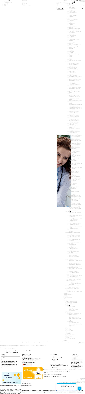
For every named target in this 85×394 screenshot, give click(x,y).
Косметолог (71, 36)
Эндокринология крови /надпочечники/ (74, 148)
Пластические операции (74, 203)
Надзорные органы (73, 314)
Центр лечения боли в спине (73, 286)
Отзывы (71, 316)
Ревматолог (71, 50)
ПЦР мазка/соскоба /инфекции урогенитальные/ (75, 106)
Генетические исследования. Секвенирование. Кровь (74, 83)
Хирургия (68, 192)
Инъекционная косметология (72, 181)
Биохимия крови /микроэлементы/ (73, 165)
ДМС (70, 326)
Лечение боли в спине (74, 287)
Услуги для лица (72, 187)
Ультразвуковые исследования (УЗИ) (73, 9)
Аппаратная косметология (75, 179)
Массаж (70, 234)
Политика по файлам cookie (75, 324)
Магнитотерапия (73, 238)
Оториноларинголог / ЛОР (75, 44)
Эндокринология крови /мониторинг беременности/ (75, 140)
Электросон (71, 240)
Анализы (68, 62)
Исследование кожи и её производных (74, 89)
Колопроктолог (72, 35)
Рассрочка (68, 328)
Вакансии (68, 332)
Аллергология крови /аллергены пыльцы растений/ (74, 113)
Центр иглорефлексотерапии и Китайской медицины (73, 280)
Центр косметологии (71, 175)
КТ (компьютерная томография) (73, 6)
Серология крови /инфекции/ (73, 124)
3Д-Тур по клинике (70, 338)
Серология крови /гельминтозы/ (73, 126)
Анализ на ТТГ (72, 71)
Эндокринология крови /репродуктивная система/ (75, 142)
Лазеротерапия (72, 250)
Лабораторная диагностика (75, 76)
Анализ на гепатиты (73, 75)
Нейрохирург (72, 42)
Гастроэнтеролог (73, 26)
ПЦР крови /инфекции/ (74, 120)
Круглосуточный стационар (75, 275)
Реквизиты (68, 333)
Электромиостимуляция (74, 239)
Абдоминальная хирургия (75, 208)
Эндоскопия (71, 16)
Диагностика (69, 3)
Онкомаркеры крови (73, 122)
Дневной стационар (73, 276)
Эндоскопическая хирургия (75, 206)
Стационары (69, 274)
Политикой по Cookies (32, 392)
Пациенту (68, 312)
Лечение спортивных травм (75, 291)
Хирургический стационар (75, 278)
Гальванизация (72, 247)
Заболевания (69, 336)
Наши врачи (72, 308)
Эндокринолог (72, 22)
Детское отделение (73, 19)
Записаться (60, 8)
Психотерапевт (72, 47)
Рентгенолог (72, 51)
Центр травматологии (71, 259)
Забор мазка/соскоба (73, 172)
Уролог (70, 56)
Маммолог (71, 38)
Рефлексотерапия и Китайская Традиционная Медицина (75, 283)
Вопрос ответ (72, 325)
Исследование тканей (74, 80)
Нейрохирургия (72, 199)
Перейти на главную (12, 352)
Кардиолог (71, 34)
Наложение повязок (73, 267)
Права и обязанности (74, 317)
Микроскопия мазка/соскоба (75, 100)
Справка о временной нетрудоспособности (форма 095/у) (75, 226)
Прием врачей (69, 18)
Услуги (65, 2)
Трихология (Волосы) (73, 186)
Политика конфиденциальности (74, 322)
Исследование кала (73, 94)
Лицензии (68, 329)
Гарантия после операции (75, 313)
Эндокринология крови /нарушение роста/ (74, 132)
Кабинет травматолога (74, 272)
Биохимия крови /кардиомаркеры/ (73, 153)
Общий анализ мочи (73, 64)
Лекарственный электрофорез (72, 245)
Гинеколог (71, 27)
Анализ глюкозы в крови (74, 70)
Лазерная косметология (74, 176)
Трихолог (71, 55)
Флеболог (71, 58)
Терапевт (71, 52)
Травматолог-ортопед (74, 54)
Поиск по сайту (26, 383)
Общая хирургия (73, 194)
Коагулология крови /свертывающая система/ (74, 150)
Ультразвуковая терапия (74, 242)
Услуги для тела (72, 188)
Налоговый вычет (68, 297)
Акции (65, 298)
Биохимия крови (72, 68)
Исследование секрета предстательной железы (74, 96)
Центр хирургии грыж (74, 210)
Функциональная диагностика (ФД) (73, 14)
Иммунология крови (73, 130)
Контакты (66, 340)
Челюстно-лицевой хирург (75, 60)
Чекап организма (73, 67)
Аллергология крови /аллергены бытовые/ (74, 116)
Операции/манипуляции (74, 263)
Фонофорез (71, 243)
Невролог (71, 40)
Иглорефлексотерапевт (74, 28)
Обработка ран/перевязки (75, 264)
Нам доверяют (69, 330)
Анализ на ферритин (74, 78)
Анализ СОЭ (71, 74)
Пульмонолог (72, 23)
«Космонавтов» (69, 304)
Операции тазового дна (74, 207)
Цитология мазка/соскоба (75, 79)
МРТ (70, 4)
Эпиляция (71, 190)
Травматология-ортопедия (75, 198)
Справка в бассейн (73, 228)
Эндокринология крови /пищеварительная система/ (75, 134)
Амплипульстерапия (73, 248)
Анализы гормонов (73, 66)
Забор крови (72, 174)
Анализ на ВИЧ (72, 72)
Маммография (72, 11)
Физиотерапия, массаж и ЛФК (73, 232)
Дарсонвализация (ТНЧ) (74, 235)
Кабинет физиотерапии (74, 30)
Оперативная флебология (75, 204)
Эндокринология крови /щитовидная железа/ (74, 145)
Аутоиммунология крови (74, 128)
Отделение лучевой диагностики (73, 310)
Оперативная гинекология (75, 196)
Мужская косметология (74, 191)
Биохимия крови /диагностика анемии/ (74, 161)
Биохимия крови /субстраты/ (75, 167)
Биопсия (71, 170)
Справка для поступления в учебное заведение (75, 218)
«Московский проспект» (71, 302)
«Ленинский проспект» (71, 301)
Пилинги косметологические (75, 178)
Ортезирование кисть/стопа (75, 266)
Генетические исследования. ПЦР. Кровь (75, 86)
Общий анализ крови (74, 63)
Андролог (71, 24)
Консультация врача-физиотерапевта (74, 254)
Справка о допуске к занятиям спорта (73, 221)
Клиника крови (72, 168)
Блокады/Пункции (73, 271)
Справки (68, 211)
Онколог (71, 43)
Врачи (65, 0)
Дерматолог (71, 20)
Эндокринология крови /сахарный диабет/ (74, 137)
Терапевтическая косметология (73, 184)
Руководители (72, 306)
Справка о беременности (74, 223)
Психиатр (71, 48)
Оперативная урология (74, 195)
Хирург (70, 59)
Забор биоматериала (74, 171)
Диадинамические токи (74, 236)
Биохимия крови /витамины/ (75, 163)
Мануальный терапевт (74, 39)
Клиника (66, 300)
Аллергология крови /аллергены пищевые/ (74, 118)
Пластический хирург (74, 46)
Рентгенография (72, 12)
